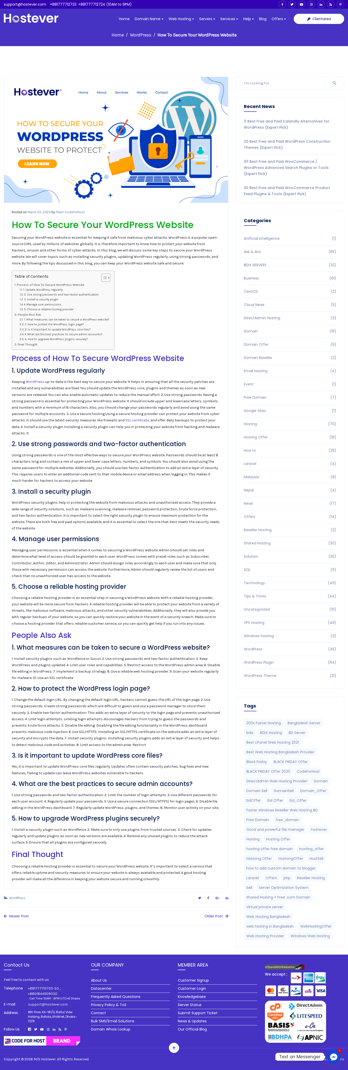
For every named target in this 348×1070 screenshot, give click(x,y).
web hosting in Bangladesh (270, 926)
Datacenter (101, 988)
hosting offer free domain (269, 848)
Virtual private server (264, 906)
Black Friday (256, 761)
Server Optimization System (284, 887)
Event (290, 384)
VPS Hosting (290, 622)
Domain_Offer (313, 790)
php (287, 877)
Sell (249, 887)
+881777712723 (63, 4)
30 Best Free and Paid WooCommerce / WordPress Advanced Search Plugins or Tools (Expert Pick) (286, 167)
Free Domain (290, 397)
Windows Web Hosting (310, 936)
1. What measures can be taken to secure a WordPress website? (66, 319)
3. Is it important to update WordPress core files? (57, 329)
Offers (278, 18)
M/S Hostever (45, 1059)
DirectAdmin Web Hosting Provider (276, 781)
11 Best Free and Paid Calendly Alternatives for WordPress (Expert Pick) (286, 124)
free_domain (287, 819)
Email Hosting (290, 370)
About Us (99, 980)
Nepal (290, 490)
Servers (206, 18)
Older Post (214, 916)
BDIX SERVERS (290, 265)
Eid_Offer (298, 800)
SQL (290, 569)
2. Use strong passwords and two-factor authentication (61, 294)
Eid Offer (275, 800)
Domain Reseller (290, 357)
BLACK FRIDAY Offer (291, 761)
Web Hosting (180, 18)
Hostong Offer (259, 858)
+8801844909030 (42, 994)
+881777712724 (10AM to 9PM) (105, 4)
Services (228, 18)
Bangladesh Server (304, 723)
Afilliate (300, 1059)
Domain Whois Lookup (110, 1029)
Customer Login (192, 988)
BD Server (297, 732)
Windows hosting (290, 635)
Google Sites (290, 410)
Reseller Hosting (290, 529)
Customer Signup (193, 980)
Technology (290, 582)
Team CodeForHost (70, 212)
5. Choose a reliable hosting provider (49, 309)
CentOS (290, 291)
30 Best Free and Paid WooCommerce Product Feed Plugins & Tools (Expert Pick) (287, 190)
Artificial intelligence (290, 238)
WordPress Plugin (290, 662)
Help (247, 18)
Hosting (290, 423)
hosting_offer (311, 848)
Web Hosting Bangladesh (268, 916)
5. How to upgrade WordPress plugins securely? (56, 339)
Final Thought (27, 344)
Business (290, 278)
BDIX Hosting (271, 732)
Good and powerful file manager (275, 829)
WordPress (140, 35)
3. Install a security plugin (41, 299)
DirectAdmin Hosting (290, 317)
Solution (290, 556)
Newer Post (18, 916)
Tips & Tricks (290, 596)
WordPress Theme (290, 675)
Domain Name (148, 18)
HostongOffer (290, 858)
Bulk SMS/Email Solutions (112, 1021)
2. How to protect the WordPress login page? (54, 324)
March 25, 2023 (39, 212)
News (290, 503)
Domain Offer (290, 344)
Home (124, 18)
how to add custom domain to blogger (281, 868)
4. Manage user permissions (42, 304)
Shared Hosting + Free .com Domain (278, 897)
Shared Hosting (290, 543)
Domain (290, 331)
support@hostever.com (25, 4)
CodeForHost (308, 771)
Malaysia (290, 476)
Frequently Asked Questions (115, 996)
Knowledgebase (192, 996)
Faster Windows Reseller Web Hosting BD (282, 810)
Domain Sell (256, 790)
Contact (98, 1012)
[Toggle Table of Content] (103, 277)
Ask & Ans (290, 251)
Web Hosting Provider (265, 936)
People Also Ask (29, 314)
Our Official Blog (192, 1029)
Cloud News (290, 304)
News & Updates (192, 1021)
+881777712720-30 (43, 988)
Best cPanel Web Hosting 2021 (272, 742)
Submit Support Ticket (198, 1012)
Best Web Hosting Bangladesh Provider (280, 752)
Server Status (190, 1004)
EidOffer (253, 800)
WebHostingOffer (315, 926)
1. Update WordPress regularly (43, 289)
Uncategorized (290, 609)
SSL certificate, (137, 420)
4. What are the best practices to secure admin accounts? (63, 334)
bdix (249, 732)
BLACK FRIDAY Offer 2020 (268, 771)
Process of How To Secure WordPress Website (50, 285)
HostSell (316, 858)
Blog (262, 18)
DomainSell (284, 790)
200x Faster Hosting (263, 723)
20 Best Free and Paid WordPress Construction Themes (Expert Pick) (287, 144)
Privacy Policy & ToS (108, 1004)
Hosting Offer (290, 437)
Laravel (290, 463)
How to (290, 450)
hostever (319, 829)
